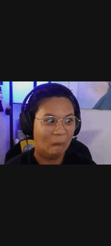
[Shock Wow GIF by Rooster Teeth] (55, 123)
